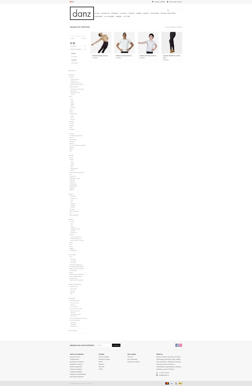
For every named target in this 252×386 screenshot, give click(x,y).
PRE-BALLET (73, 312)
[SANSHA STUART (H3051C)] (124, 43)
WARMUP (71, 125)
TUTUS (71, 100)
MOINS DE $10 (73, 288)
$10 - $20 (72, 290)
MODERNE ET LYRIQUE (75, 229)
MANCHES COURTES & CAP (76, 83)
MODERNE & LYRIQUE (74, 178)
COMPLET (71, 143)
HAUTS (71, 110)
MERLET (72, 161)
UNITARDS (71, 129)
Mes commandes (132, 359)
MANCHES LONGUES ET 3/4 (76, 237)
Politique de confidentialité (78, 374)
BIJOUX (71, 272)
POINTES (71, 159)
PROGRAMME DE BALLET (75, 314)
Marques (119, 16)
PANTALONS (72, 107)
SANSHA (72, 163)
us (70, 2)
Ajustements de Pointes (77, 362)
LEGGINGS (72, 104)
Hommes (75, 63)
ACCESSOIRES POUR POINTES (76, 266)
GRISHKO (72, 170)
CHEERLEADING (73, 186)
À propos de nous (75, 357)
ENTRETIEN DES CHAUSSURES (76, 274)
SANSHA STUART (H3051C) (124, 56)
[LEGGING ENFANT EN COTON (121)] (171, 43)
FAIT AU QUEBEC (109, 16)
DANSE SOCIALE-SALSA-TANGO (76, 172)
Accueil (97, 13)
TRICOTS (71, 123)
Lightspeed (90, 383)
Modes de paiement (76, 367)
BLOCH (71, 167)
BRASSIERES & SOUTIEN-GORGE (77, 89)
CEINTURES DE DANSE (75, 92)
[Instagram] (180, 345)
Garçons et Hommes (176, 27)
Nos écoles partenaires (77, 377)
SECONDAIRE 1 (73, 322)
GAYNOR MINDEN (74, 168)
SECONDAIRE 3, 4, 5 (74, 326)
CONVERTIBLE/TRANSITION (75, 135)
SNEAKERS (72, 188)
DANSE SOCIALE (73, 198)
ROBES (71, 111)
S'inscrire (130, 357)
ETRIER (71, 149)
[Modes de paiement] (167, 383)
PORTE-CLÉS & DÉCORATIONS (76, 268)
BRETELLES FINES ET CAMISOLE (77, 84)
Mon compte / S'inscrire (175, 1)
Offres (101, 362)
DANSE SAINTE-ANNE (74, 300)
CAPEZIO (72, 165)
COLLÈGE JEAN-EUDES (74, 320)
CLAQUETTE (72, 227)
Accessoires (155, 13)
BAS (70, 96)
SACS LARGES (73, 262)
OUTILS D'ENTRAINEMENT (75, 276)
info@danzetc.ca (164, 375)
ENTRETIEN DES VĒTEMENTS (76, 280)
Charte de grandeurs (76, 369)
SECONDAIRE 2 (73, 324)
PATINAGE (71, 121)
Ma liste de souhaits (133, 362)
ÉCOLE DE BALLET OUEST (75, 308)
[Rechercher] (168, 10)
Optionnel (72, 304)
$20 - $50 (72, 292)
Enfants (75, 56)
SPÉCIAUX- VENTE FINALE (168, 13)
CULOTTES (72, 94)
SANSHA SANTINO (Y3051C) (147, 56)
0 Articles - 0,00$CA (159, 1)
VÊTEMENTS (115, 13)
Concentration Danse (74, 303)
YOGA (70, 127)
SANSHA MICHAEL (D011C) (100, 56)
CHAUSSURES (72, 196)
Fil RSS (101, 369)
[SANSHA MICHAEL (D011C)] (101, 43)
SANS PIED (72, 141)
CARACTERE (72, 180)
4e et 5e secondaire (74, 306)
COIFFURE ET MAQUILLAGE (75, 265)
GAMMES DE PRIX (73, 286)
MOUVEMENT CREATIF (75, 311)
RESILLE (71, 137)
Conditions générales (76, 372)
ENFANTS (146, 13)
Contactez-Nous (74, 359)
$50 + (71, 294)
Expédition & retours (76, 364)
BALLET (71, 157)
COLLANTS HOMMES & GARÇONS (77, 145)
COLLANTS (123, 13)
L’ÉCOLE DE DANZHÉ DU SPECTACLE (78, 318)
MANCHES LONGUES (74, 79)
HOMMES (139, 13)
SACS (70, 256)
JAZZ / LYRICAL (73, 316)
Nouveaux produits (104, 359)
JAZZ (70, 174)
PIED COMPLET (73, 139)
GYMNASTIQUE (73, 113)
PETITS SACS (73, 259)
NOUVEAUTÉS (105, 13)
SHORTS (72, 102)
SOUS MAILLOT (73, 91)
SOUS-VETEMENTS (73, 87)
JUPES (71, 99)
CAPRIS (71, 106)
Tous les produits (104, 357)
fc (73, 2)
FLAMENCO (72, 182)
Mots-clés (101, 367)
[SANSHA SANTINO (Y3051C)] (148, 43)
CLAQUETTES (72, 176)
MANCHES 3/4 (73, 81)
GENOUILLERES (73, 278)
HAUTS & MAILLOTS (74, 211)
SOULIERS (131, 13)
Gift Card (127, 16)
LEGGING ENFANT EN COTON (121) (171, 57)
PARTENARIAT (99, 16)
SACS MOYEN (73, 260)
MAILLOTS (71, 77)
